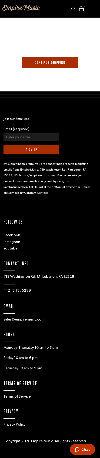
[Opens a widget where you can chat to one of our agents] (82, 450)
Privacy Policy (14, 425)
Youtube (10, 248)
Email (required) (16, 129)
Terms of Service (17, 397)
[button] (80, 8)
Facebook (11, 235)
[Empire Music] (21, 8)
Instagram (11, 242)
